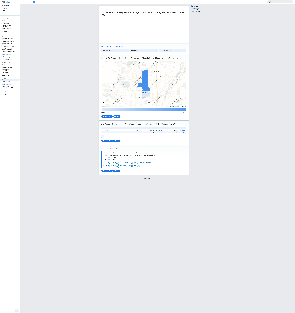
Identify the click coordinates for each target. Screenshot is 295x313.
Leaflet (170, 106)
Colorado (108, 8)
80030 (106, 132)
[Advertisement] (122, 30)
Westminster (114, 8)
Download (183, 60)
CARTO (180, 106)
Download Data (108, 116)
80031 (106, 130)
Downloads (38, 1)
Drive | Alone (5, 74)
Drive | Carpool (5, 75)
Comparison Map (195, 8)
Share (117, 116)
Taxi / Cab (4, 78)
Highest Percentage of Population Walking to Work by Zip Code (133, 8)
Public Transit (5, 76)
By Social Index (5, 18)
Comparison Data (195, 9)
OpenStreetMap (175, 106)
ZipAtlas (184, 106)
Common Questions (196, 11)
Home (102, 8)
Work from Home (6, 81)
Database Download (6, 5)
